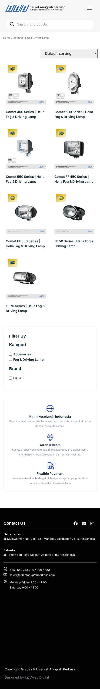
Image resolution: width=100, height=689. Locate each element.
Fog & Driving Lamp (28, 359)
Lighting (18, 37)
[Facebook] (75, 523)
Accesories (22, 354)
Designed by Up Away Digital (27, 677)
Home (6, 37)
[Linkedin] (84, 523)
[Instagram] (92, 523)
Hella (17, 378)
